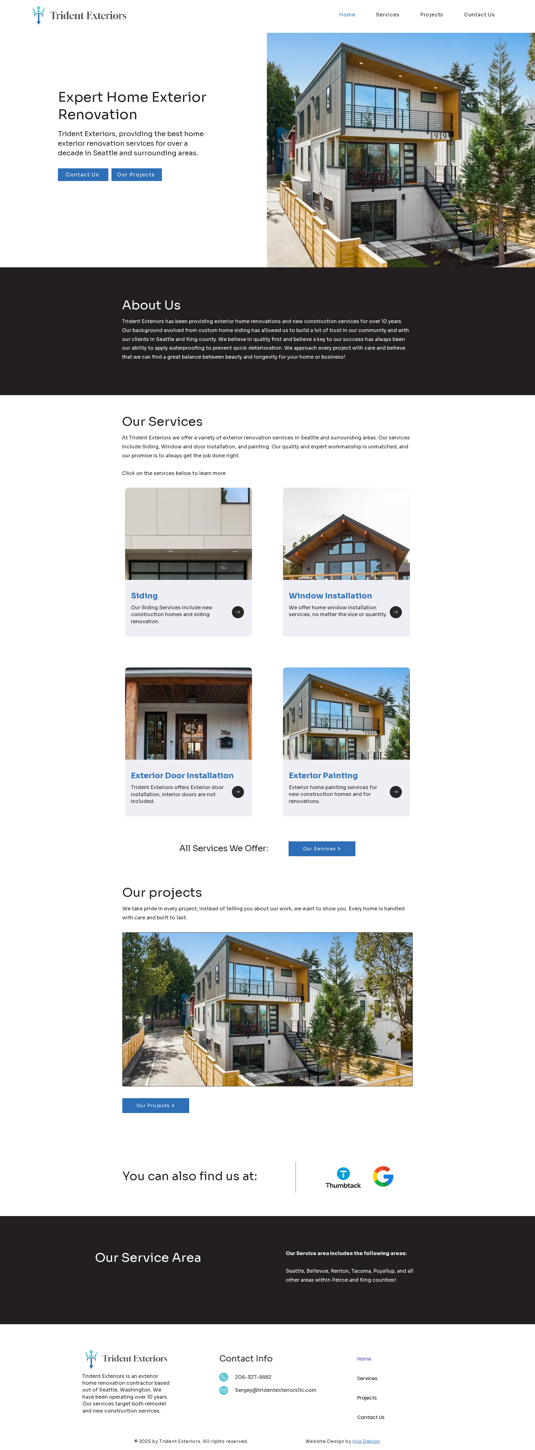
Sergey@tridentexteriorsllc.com (275, 1390)
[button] (267, 1009)
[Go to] (238, 612)
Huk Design (366, 1441)
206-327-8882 (253, 1377)
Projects (367, 1397)
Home (364, 1358)
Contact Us (371, 1417)
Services (367, 1378)
